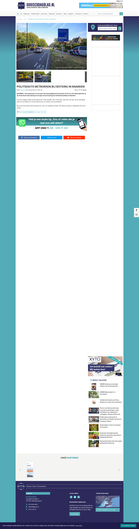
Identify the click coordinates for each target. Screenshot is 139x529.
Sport (65, 13)
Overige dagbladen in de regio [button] (106, 287)
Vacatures (78, 13)
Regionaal (52, 13)
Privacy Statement (115, 302)
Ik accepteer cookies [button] (128, 525)
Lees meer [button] (78, 525)
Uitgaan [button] (70, 13)
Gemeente (44, 13)
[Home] (18, 13)
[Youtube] (75, 274)
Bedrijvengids (35, 13)
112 (21, 13)
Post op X (52, 138)
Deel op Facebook (30, 138)
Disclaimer (106, 302)
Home (20, 19)
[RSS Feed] (79, 274)
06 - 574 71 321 (59, 128)
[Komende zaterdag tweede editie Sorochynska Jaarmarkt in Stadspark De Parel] (94, 213)
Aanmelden (75, 291)
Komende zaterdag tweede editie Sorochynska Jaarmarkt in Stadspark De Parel (110, 212)
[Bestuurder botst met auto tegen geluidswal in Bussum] (94, 221)
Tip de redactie (75, 138)
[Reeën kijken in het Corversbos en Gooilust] (94, 205)
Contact (85, 13)
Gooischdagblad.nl (40, 4)
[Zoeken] (121, 13)
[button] (17, 76)
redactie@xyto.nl (33, 284)
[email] (136, 215)
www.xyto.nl (32, 286)
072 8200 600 (32, 282)
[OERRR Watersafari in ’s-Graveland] (94, 172)
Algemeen (27, 13)
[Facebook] (71, 274)
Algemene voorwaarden (94, 302)
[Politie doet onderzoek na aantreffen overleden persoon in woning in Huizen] (94, 197)
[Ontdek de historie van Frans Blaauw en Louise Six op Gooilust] (94, 180)
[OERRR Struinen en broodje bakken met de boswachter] (94, 164)
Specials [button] (58, 13)
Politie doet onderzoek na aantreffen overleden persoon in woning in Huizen (111, 196)
